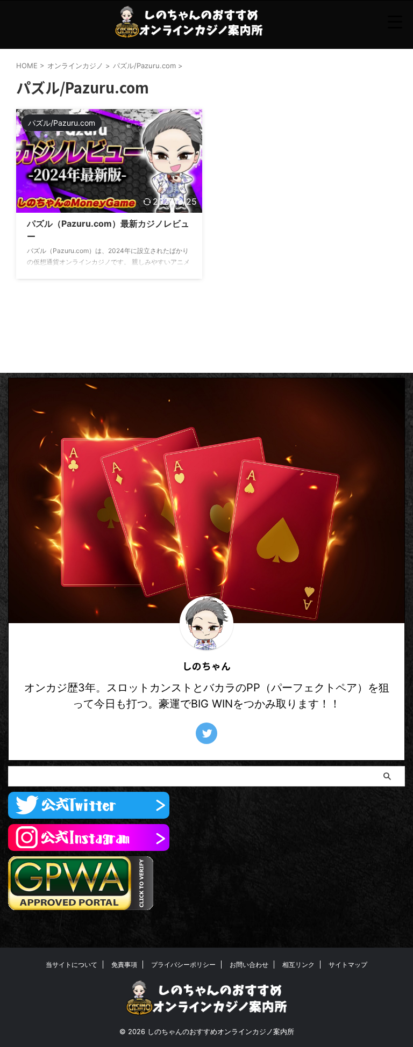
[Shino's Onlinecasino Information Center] (189, 22)
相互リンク (298, 965)
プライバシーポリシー (183, 965)
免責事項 (124, 965)
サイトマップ (348, 965)
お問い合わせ (249, 965)
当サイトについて (71, 965)
